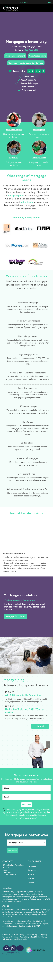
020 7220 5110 (31, 50)
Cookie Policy (31, 934)
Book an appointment (15, 55)
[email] (26, 797)
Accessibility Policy (27, 937)
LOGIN (49, 2)
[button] (24, 2)
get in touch (26, 201)
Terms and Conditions (10, 937)
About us (31, 874)
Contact (31, 882)
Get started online (37, 55)
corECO (31, 878)
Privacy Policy (19, 934)
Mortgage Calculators (15, 616)
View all (40, 726)
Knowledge (32, 870)
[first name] (26, 788)
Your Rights (41, 934)
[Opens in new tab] (39, 888)
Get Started (13, 850)
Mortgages (32, 866)
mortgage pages (16, 195)
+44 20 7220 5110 (9, 874)
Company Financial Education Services (25, 62)
